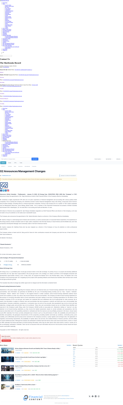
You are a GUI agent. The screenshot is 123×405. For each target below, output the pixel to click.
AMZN (74, 349)
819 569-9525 (6, 67)
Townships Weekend (7, 30)
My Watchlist (108, 159)
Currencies (20, 166)
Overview (10, 166)
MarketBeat (18, 352)
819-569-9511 (18, 69)
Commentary (7, 9)
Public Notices (8, 25)
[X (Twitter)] (89, 398)
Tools (21, 162)
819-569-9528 (6, 96)
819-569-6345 (22, 74)
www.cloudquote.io (65, 395)
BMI (36, 352)
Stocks (9, 162)
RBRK (38, 361)
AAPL (36, 370)
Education (7, 13)
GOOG (74, 356)
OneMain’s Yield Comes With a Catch (25, 384)
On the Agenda (8, 21)
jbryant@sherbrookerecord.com (14, 86)
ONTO (38, 352)
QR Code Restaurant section (8, 44)
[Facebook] (92, 398)
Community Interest (9, 10)
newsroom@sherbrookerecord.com (16, 79)
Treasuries (34, 166)
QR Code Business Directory (8, 43)
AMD (74, 353)
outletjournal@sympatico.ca (26, 69)
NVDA (74, 362)
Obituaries (5, 32)
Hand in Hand (8, 16)
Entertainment (8, 14)
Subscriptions (8, 47)
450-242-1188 (35, 84)
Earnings (32, 380)
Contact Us (5, 50)
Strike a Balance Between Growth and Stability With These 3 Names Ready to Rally (38, 348)
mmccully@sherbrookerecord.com (32, 74)
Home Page (5, 2)
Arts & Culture (8, 5)
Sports (6, 23)
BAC (74, 354)
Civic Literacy (8, 8)
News (4, 3)
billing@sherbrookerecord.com (15, 96)
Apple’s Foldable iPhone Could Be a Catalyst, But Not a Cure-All (33, 366)
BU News (7, 7)
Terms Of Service (70, 398)
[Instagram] (98, 398)
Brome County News (9, 6)
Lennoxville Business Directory (11, 37)
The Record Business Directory (11, 36)
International (27, 166)
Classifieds (5, 34)
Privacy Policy (62, 398)
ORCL (74, 364)
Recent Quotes (98, 159)
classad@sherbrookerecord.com (15, 91)
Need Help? (5, 49)
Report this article (6, 340)
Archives (4, 42)
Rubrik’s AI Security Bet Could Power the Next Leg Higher (31, 357)
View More (69, 345)
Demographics (8, 12)
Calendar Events (6, 41)
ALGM (34, 352)
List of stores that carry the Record (12, 46)
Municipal (7, 20)
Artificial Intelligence (27, 361)
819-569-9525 (6, 91)
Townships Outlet (8, 24)
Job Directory (5, 39)
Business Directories (7, 35)
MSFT (36, 361)
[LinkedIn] (95, 398)
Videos (6, 27)
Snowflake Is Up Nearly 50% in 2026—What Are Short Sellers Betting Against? (37, 374)
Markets (3, 162)
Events (6, 15)
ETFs (15, 162)
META (74, 358)
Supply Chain (26, 352)
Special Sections (6, 31)
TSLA (74, 366)
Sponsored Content (9, 22)
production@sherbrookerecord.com (16, 101)
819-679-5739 (5, 86)
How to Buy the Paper (7, 45)
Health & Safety (8, 17)
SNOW (39, 380)
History (6, 19)
